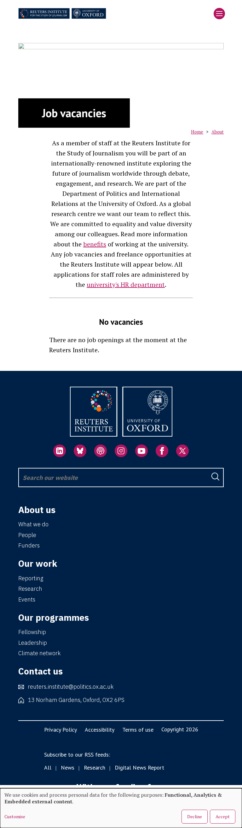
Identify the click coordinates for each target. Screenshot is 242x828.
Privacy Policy (60, 729)
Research (30, 588)
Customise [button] (14, 816)
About (217, 132)
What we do (33, 524)
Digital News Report (139, 767)
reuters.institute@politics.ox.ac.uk (70, 686)
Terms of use (137, 729)
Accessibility (99, 729)
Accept (223, 816)
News (67, 767)
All (47, 767)
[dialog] (121, 808)
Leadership (32, 642)
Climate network (39, 653)
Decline (194, 816)
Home (197, 132)
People (27, 535)
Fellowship (32, 632)
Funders (29, 545)
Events (26, 599)
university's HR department (126, 284)
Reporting (30, 578)
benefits (94, 244)
